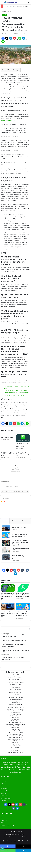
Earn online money (6, 798)
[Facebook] (3, 38)
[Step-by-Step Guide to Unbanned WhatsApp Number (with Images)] (23, 588)
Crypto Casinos (15, 744)
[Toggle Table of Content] (17, 70)
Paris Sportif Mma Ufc (15, 714)
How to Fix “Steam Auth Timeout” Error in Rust (8, 454)
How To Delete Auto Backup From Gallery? (7, 436)
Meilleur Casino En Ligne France (16, 697)
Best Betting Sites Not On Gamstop (15, 682)
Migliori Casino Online (15, 730)
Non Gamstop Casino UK (15, 679)
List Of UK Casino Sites (15, 684)
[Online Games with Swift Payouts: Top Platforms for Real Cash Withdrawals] (6, 535)
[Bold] (3, 491)
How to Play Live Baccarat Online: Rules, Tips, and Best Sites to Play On (20, 542)
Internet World (4, 790)
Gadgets (3, 783)
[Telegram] (23, 38)
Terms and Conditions (9, 836)
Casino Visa (15, 706)
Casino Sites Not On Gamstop (15, 677)
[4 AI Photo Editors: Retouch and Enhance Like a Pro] (6, 528)
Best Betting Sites (15, 676)
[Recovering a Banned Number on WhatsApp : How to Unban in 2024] (8, 588)
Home (4, 11)
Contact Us (4, 820)
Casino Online (15, 674)
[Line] (3, 41)
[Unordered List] (12, 491)
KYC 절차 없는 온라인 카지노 (15, 716)
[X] (6, 38)
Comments (25, 521)
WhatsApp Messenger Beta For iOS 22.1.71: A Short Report (22, 445)
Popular (14, 521)
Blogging (3, 800)
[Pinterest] (14, 38)
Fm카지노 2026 (15, 717)
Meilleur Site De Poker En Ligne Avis (15, 707)
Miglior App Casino (15, 729)
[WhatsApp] (19, 38)
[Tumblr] (22, 570)
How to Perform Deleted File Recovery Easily (22, 454)
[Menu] (2, 3)
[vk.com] (27, 570)
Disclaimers (24, 836)
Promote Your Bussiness (7, 825)
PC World (3, 781)
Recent (5, 521)
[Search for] (29, 3)
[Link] (18, 491)
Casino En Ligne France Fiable (15, 739)
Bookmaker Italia (16, 702)
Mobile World (4, 788)
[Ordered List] (10, 491)
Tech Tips (3, 793)
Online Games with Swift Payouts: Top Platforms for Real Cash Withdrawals (19, 534)
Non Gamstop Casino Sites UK (15, 691)
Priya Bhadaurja (6, 33)
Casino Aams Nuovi (15, 749)
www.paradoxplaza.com (8, 120)
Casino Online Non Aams (15, 704)
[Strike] (8, 491)
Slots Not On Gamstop (15, 689)
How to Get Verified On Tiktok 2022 (14, 395)
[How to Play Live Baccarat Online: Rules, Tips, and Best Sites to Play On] (6, 543)
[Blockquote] (14, 491)
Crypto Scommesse (15, 727)
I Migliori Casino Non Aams (15, 699)
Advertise (3, 822)
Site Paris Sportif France (16, 725)
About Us (3, 818)
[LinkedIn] (10, 38)
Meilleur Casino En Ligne (15, 692)
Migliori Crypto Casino (15, 740)
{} (20, 491)
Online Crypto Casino (15, 747)
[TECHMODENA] (10, 2)
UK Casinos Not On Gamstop (15, 681)
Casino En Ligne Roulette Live (15, 722)
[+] (22, 491)
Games (3, 786)
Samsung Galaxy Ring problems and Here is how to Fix (20, 557)
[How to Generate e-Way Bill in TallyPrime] (6, 550)
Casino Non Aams (15, 687)
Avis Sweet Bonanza (15, 712)
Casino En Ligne (15, 742)
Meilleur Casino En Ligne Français (15, 709)
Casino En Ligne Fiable (15, 701)
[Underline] (7, 491)
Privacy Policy (21, 834)
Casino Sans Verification (15, 720)
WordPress (4, 795)
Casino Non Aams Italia (15, 686)
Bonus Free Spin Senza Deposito (15, 735)
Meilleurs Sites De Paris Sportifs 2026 (15, 724)
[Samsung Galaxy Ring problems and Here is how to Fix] (6, 557)
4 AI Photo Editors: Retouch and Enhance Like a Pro (7, 613)
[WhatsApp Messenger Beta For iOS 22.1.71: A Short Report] (23, 438)
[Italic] (5, 491)
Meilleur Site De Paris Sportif (15, 711)
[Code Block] (16, 491)
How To (9, 11)
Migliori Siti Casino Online (15, 737)
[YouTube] (18, 570)
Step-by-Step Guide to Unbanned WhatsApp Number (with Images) (22, 595)
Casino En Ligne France (15, 734)
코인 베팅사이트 (15, 719)
